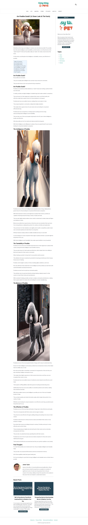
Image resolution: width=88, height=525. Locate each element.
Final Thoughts (17, 72)
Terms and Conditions (48, 520)
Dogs (27, 11)
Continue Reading (23, 511)
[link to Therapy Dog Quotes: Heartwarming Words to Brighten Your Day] (43, 488)
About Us (54, 11)
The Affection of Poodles (19, 70)
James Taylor (26, 464)
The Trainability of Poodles (19, 67)
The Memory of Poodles (19, 69)
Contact (60, 11)
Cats (31, 11)
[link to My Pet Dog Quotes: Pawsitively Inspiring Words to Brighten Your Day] (22, 488)
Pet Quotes (48, 11)
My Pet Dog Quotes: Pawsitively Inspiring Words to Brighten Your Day (23, 499)
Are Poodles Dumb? (18, 63)
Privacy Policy (39, 520)
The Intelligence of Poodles (20, 66)
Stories (42, 11)
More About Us (66, 47)
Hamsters (36, 11)
